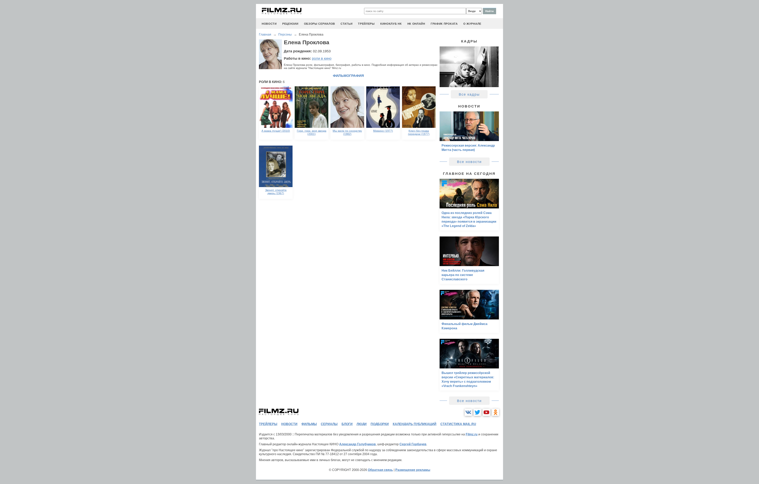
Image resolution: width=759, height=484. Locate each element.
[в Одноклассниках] (495, 412)
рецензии (290, 23)
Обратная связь (380, 470)
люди (362, 424)
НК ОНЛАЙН (416, 23)
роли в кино (321, 58)
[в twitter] (477, 412)
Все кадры (469, 94)
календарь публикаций (414, 424)
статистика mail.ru (458, 424)
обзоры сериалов (319, 23)
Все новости (469, 162)
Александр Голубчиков (357, 444)
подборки (380, 424)
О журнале (472, 23)
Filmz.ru (472, 434)
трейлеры (366, 23)
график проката (444, 23)
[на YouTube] (486, 412)
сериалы (329, 424)
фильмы (309, 424)
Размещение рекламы (412, 470)
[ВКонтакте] (468, 412)
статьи (346, 23)
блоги (347, 424)
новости (269, 23)
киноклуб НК (391, 23)
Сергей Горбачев (412, 444)
